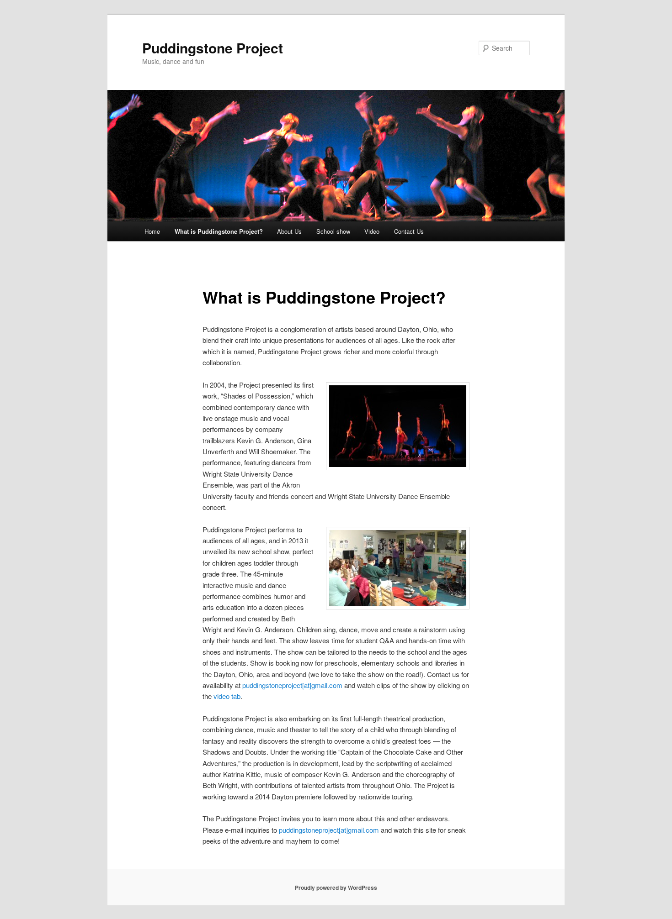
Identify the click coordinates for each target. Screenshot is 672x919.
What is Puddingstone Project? (219, 231)
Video (371, 231)
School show (333, 231)
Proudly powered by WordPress (336, 887)
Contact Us (409, 231)
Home (152, 231)
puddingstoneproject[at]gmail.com (292, 685)
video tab (226, 696)
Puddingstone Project (212, 48)
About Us (289, 231)
